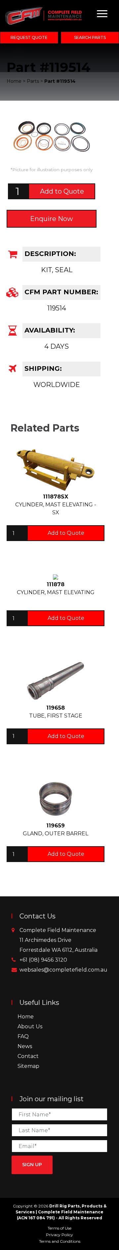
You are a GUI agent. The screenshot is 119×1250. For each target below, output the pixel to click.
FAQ (23, 1036)
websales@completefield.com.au (63, 970)
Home (26, 1016)
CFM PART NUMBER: (60, 292)
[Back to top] (112, 1243)
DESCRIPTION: (49, 254)
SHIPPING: (42, 368)
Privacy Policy (59, 1234)
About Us (30, 1026)
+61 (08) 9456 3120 (43, 960)
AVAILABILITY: (48, 330)
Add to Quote (62, 191)
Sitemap (28, 1066)
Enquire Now (51, 219)
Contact (28, 1056)
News (25, 1046)
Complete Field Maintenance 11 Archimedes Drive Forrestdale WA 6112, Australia (59, 940)
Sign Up (32, 1165)
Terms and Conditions (59, 1241)
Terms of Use (59, 1228)
